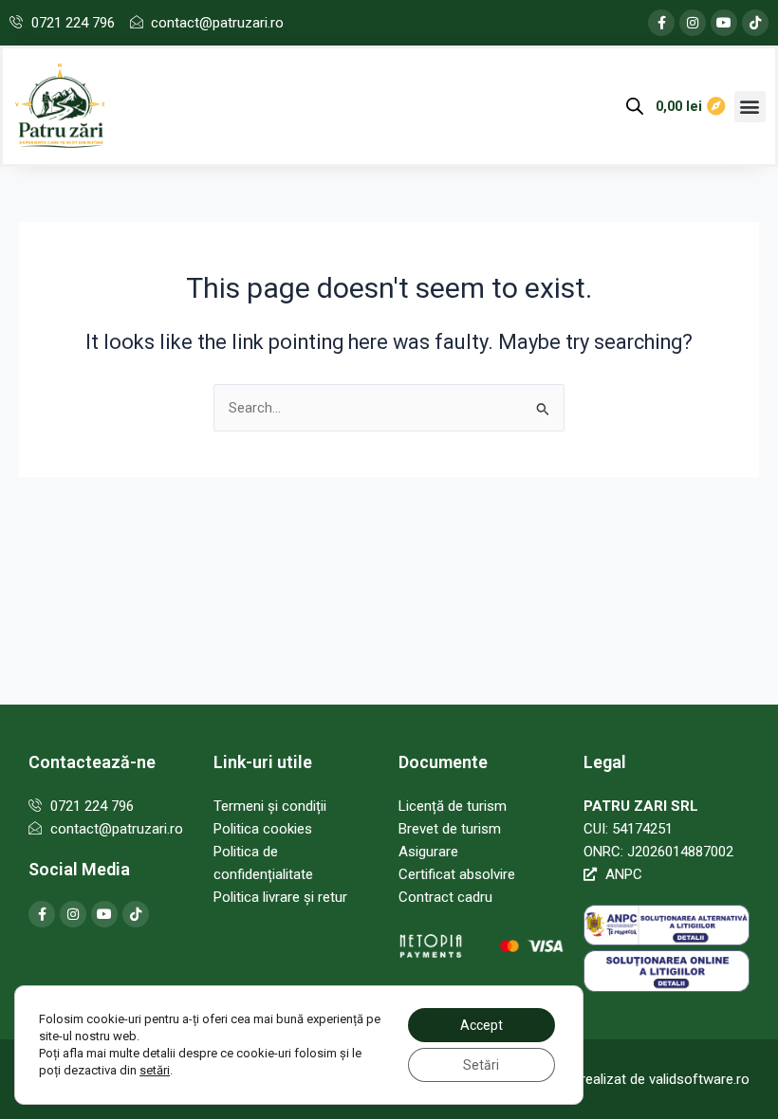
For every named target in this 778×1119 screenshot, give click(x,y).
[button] (750, 106)
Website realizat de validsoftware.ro (638, 1079)
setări (154, 1070)
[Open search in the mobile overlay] (634, 106)
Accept (481, 1025)
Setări (481, 1065)
